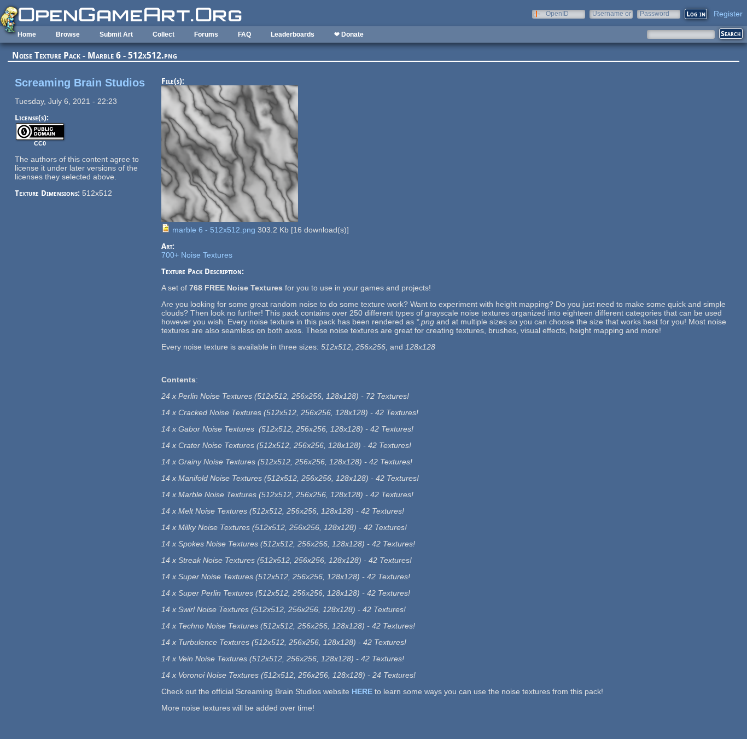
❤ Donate (349, 34)
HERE (362, 691)
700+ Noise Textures (196, 255)
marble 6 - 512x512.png (213, 229)
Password (654, 13)
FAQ (244, 34)
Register (728, 13)
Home (26, 34)
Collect (163, 34)
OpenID (557, 13)
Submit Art (116, 34)
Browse (68, 34)
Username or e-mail (611, 13)
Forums (206, 34)
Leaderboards (292, 34)
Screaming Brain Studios (80, 83)
